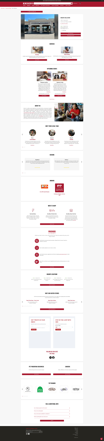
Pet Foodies (41, 115)
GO (40, 431)
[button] (22, 134)
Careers (76, 432)
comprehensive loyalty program (29, 112)
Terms (77, 433)
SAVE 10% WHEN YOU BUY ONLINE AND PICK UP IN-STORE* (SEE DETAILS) (52, 0)
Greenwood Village (8, 8)
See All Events (52, 99)
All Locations (3, 8)
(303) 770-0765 (65, 23)
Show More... (33, 145)
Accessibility (75, 434)
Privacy (76, 435)
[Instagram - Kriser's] (27, 434)
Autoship (74, 220)
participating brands (63, 254)
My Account (75, 3)
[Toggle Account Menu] (77, 3)
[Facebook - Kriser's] (29, 434)
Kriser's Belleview (14, 8)
